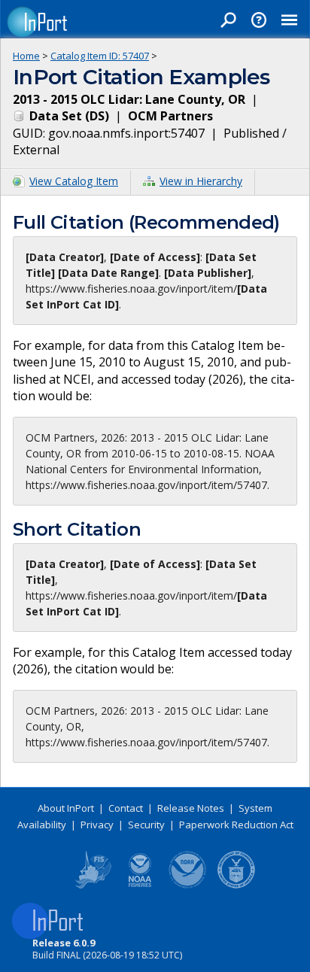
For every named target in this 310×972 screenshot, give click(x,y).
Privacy (97, 824)
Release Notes (190, 808)
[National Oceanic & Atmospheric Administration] (188, 885)
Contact (125, 808)
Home (26, 55)
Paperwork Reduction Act (236, 824)
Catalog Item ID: (99, 55)
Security (146, 824)
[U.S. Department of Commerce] (236, 885)
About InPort (66, 808)
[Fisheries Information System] (91, 885)
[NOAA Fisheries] (140, 885)
